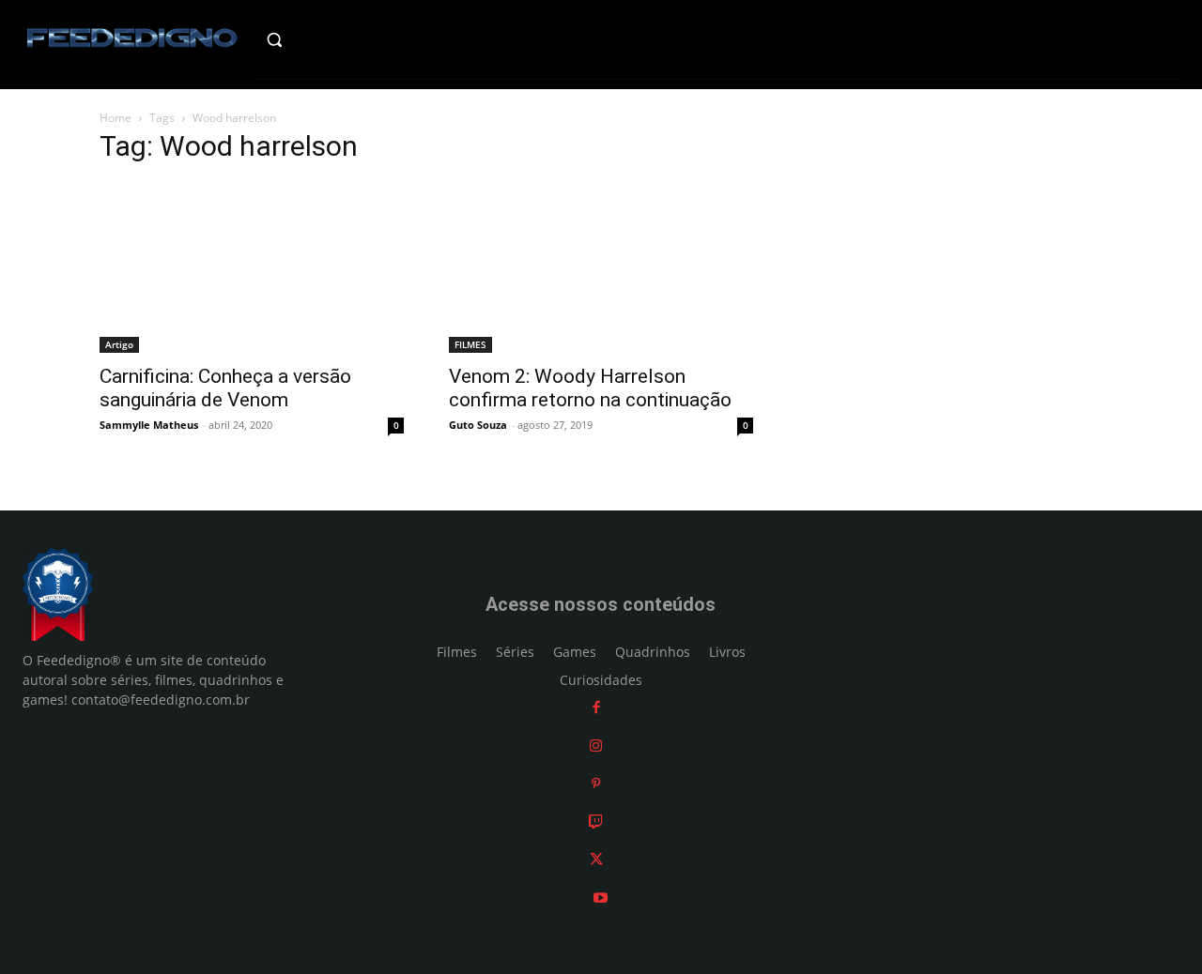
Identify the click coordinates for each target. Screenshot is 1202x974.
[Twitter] (596, 859)
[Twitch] (596, 821)
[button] (306, 39)
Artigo (119, 344)
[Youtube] (600, 898)
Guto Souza (478, 425)
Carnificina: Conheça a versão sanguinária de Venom (225, 388)
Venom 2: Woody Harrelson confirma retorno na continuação (590, 388)
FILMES (470, 344)
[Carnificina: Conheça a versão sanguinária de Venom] (252, 267)
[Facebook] (596, 707)
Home (115, 118)
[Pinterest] (596, 783)
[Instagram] (596, 745)
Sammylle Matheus (149, 425)
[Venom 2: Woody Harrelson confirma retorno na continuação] (601, 267)
